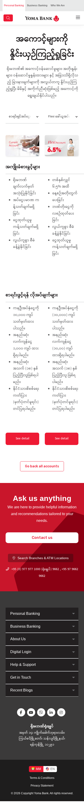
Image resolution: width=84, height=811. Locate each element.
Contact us (42, 537)
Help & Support (23, 665)
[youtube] (32, 712)
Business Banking (37, 5)
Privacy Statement (42, 785)
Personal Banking (14, 5)
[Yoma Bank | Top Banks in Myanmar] (42, 18)
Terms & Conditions (42, 778)
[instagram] (62, 712)
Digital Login (20, 652)
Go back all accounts (42, 466)
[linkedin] (52, 712)
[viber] (42, 712)
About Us (18, 639)
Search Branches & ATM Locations (43, 558)
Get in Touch (20, 677)
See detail (22, 438)
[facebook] (22, 712)
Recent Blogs (21, 690)
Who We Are (58, 5)
